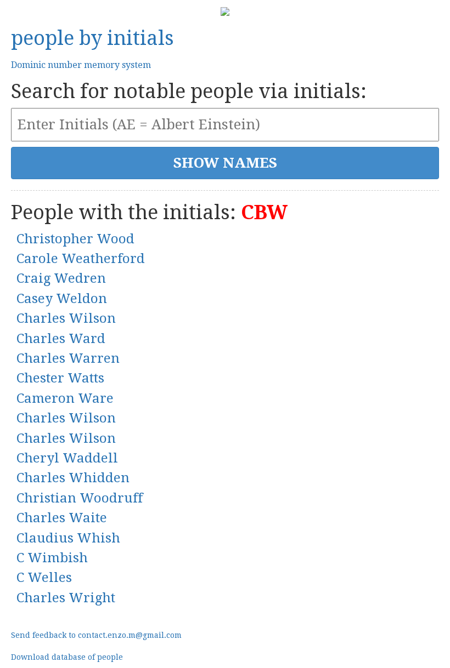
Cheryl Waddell (67, 458)
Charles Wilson (66, 318)
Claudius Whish (68, 538)
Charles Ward (60, 338)
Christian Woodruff (79, 498)
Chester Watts (60, 378)
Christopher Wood (75, 239)
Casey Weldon (61, 298)
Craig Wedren (61, 278)
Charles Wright (65, 598)
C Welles (44, 577)
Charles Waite (61, 518)
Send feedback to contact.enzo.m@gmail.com (96, 635)
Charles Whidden (73, 478)
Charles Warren (68, 358)
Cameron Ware (65, 398)
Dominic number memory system (81, 65)
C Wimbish (52, 558)
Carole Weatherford (80, 258)
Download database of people (67, 657)
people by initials (92, 38)
